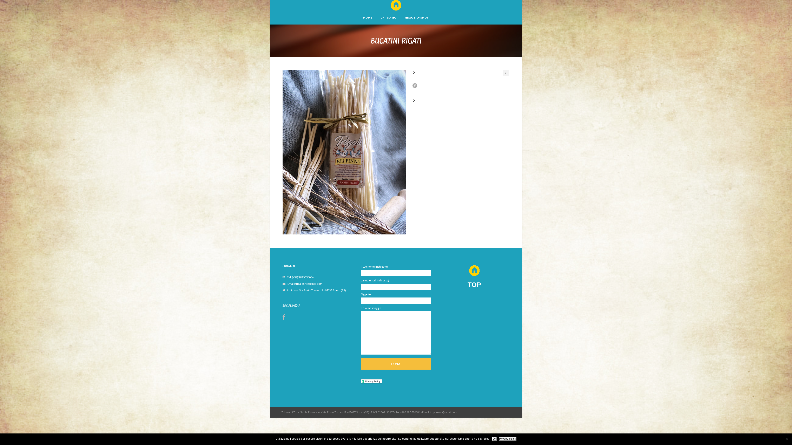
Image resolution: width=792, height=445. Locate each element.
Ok (494, 438)
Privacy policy (507, 438)
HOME (367, 17)
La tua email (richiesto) (375, 280)
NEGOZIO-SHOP (417, 17)
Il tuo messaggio (371, 308)
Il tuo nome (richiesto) (374, 266)
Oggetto (366, 294)
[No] (787, 439)
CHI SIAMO (389, 17)
